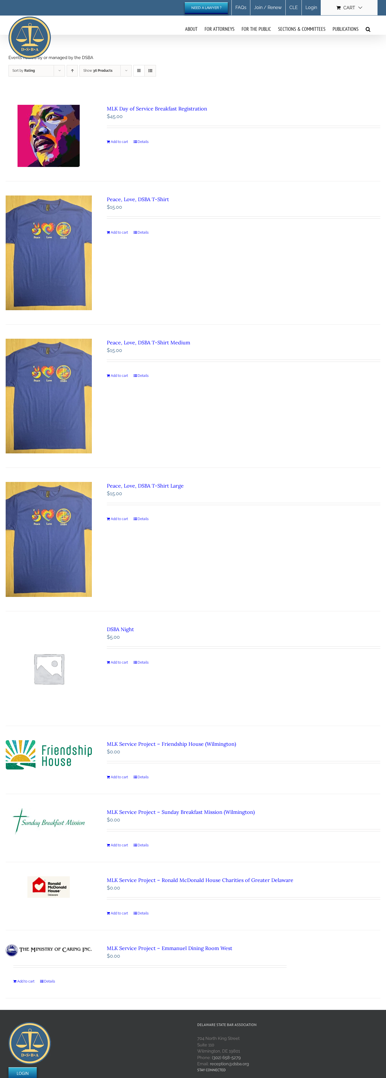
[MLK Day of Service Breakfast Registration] (49, 136)
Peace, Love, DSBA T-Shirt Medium (148, 342)
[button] (368, 28)
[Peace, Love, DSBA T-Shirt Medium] (49, 396)
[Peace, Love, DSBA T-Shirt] (49, 252)
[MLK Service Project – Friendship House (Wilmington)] (49, 755)
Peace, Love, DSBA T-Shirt (138, 199)
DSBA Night (120, 629)
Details (143, 142)
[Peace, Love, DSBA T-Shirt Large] (49, 539)
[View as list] (150, 70)
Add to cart (119, 142)
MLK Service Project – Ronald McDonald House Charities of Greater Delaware (200, 880)
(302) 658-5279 (226, 1057)
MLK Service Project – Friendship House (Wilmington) (171, 744)
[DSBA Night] (49, 668)
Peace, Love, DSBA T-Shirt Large (145, 486)
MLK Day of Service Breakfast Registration (157, 108)
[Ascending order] (72, 71)
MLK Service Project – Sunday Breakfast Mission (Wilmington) (181, 812)
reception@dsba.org (229, 1063)
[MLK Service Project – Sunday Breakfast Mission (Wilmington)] (49, 821)
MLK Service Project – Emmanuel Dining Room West (169, 948)
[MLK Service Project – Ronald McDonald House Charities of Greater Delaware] (49, 887)
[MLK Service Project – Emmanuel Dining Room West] (49, 950)
